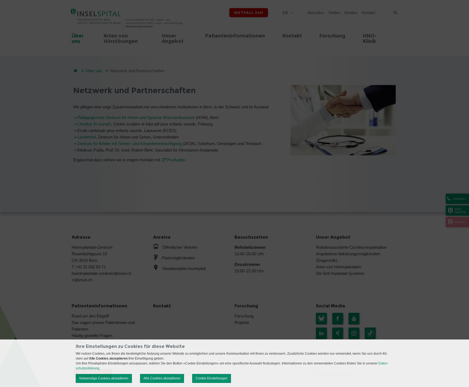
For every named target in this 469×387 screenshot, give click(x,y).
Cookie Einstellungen (211, 378)
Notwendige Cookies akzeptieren (103, 378)
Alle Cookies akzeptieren (162, 378)
